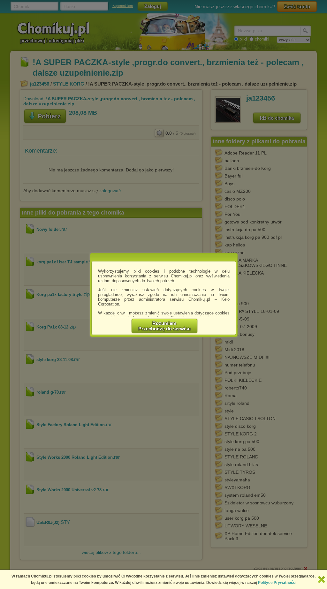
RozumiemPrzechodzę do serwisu (164, 326)
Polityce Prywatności (277, 582)
